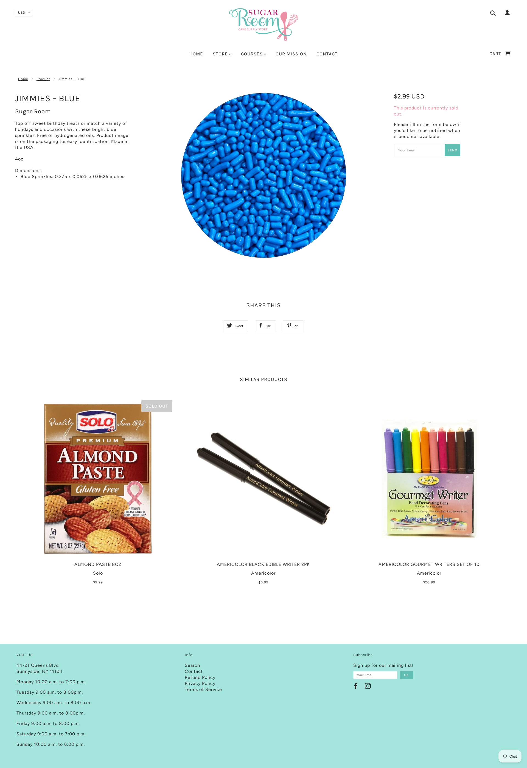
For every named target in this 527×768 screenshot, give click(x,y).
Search (192, 665)
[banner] (263, 24)
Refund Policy (200, 677)
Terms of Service (203, 689)
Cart (496, 53)
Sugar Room (33, 111)
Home (23, 79)
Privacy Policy (200, 683)
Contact (194, 671)
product (43, 79)
